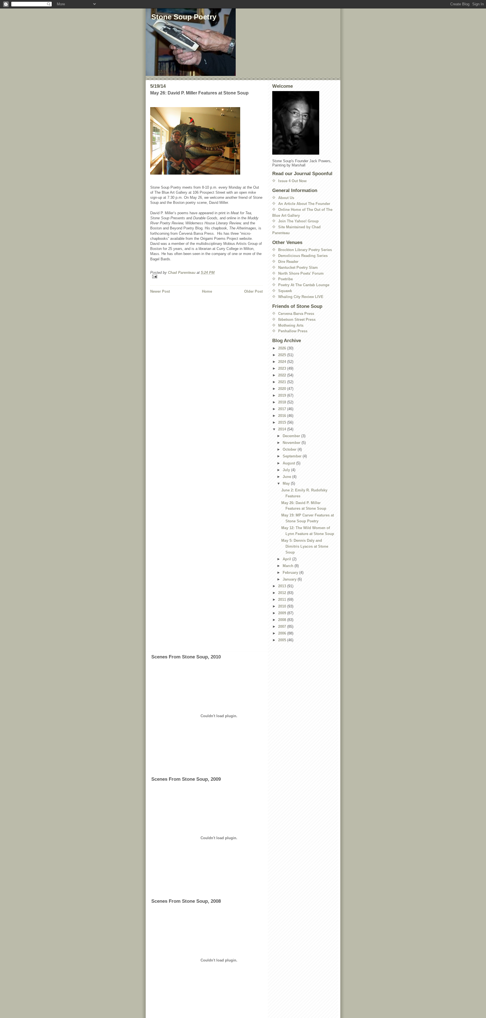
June (287, 477)
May (287, 483)
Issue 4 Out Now (292, 181)
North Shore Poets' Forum (301, 273)
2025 (282, 355)
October (290, 449)
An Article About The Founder (304, 204)
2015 (282, 422)
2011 (282, 599)
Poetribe (285, 279)
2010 (282, 606)
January (290, 579)
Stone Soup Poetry (183, 17)
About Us (286, 198)
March (288, 566)
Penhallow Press (292, 331)
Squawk (285, 291)
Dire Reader (288, 261)
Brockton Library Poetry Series (305, 250)
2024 (282, 362)
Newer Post (160, 291)
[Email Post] (206, 276)
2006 (282, 633)
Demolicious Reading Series (303, 256)
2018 (282, 402)
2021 (282, 382)
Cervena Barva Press (296, 314)
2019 (282, 395)
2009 (282, 613)
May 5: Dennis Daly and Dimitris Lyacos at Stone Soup (304, 546)
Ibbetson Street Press (297, 319)
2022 (282, 375)
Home (207, 291)
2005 (282, 640)
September (293, 456)
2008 (282, 620)
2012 (282, 593)
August (289, 463)
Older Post (253, 291)
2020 (282, 389)
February (291, 572)
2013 (282, 586)
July (287, 470)
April (287, 559)
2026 (282, 348)
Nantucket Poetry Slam (298, 267)
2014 (282, 429)
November (292, 443)
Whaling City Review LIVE (300, 297)
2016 (282, 416)
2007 (282, 626)
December (292, 436)
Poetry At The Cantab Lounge (303, 285)
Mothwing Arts (290, 325)
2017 (282, 409)
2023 (282, 368)
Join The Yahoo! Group (298, 221)
